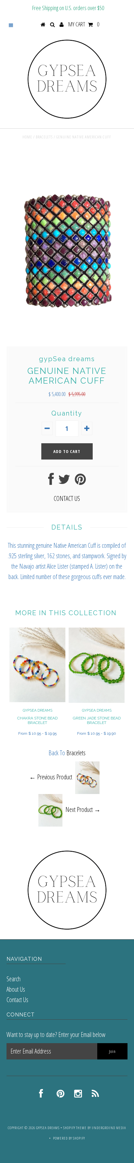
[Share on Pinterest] (80, 481)
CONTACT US (67, 498)
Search (13, 978)
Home (27, 137)
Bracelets (44, 137)
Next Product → (82, 809)
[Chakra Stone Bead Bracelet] (37, 699)
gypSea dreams (48, 1127)
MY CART (83, 24)
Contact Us (17, 999)
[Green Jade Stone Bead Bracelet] (97, 700)
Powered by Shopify (69, 1138)
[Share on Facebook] (51, 481)
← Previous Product (50, 777)
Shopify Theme (75, 1127)
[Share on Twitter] (64, 481)
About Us (16, 989)
